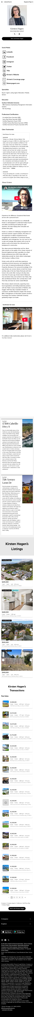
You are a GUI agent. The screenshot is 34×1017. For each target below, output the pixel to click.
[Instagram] (2, 940)
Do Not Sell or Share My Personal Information (12, 943)
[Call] (15, 34)
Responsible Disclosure (23, 945)
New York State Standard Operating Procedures (15, 997)
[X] (9, 940)
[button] (2, 2)
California (19, 903)
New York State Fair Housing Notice (13, 996)
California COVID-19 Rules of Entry (15, 948)
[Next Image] (31, 569)
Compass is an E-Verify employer (9, 947)
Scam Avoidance (13, 945)
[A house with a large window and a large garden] (27, 503)
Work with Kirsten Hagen (17, 38)
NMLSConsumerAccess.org (8, 1008)
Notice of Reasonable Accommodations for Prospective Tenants (14, 998)
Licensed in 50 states (7, 1010)
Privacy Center (5, 945)
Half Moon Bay (26, 903)
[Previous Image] (3, 569)
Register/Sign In (28, 2)
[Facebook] (6, 940)
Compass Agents (11, 903)
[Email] (19, 34)
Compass (3, 903)
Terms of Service (28, 943)
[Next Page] (25, 897)
